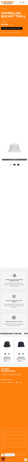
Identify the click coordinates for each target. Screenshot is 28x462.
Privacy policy (21, 454)
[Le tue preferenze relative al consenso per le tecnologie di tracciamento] (25, 459)
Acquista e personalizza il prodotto (12, 28)
